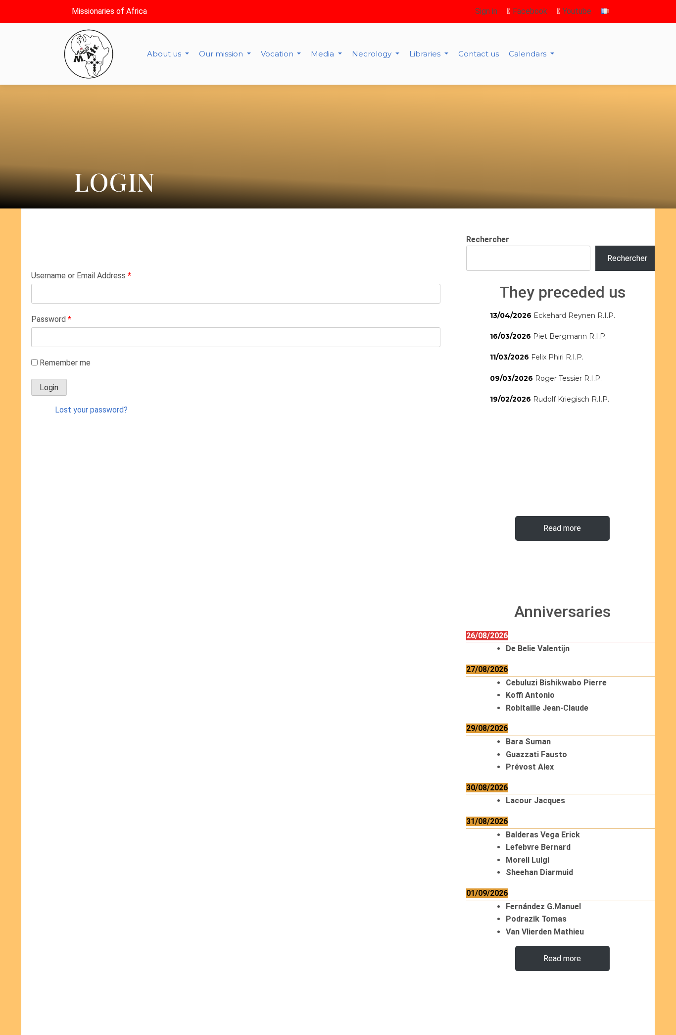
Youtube (576, 11)
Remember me (65, 362)
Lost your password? (91, 409)
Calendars (528, 53)
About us (165, 53)
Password (51, 319)
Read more (562, 528)
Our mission (222, 53)
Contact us (478, 53)
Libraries (425, 53)
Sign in (486, 11)
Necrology (372, 53)
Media (323, 53)
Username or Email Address (81, 275)
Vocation (278, 53)
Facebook (529, 11)
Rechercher (487, 239)
